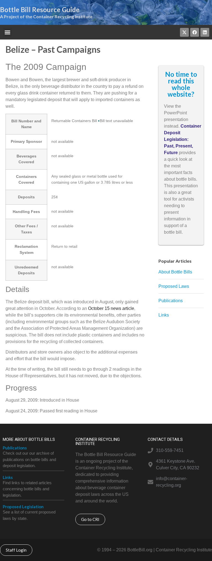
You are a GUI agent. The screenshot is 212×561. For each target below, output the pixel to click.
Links (8, 477)
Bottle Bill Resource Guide (40, 10)
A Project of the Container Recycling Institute (46, 16)
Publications (15, 447)
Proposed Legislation (23, 506)
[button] (7, 32)
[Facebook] (194, 32)
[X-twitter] (184, 32)
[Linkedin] (204, 32)
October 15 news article (111, 308)
